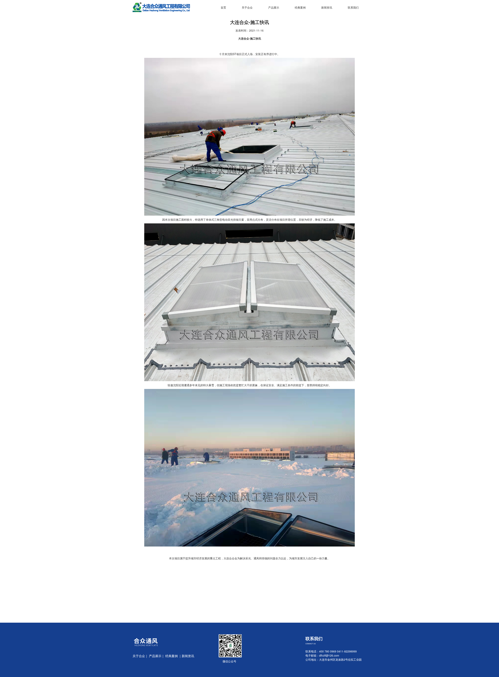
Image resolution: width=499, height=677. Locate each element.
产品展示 (273, 7)
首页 (223, 7)
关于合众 (247, 7)
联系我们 (353, 7)
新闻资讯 (326, 7)
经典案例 (300, 7)
